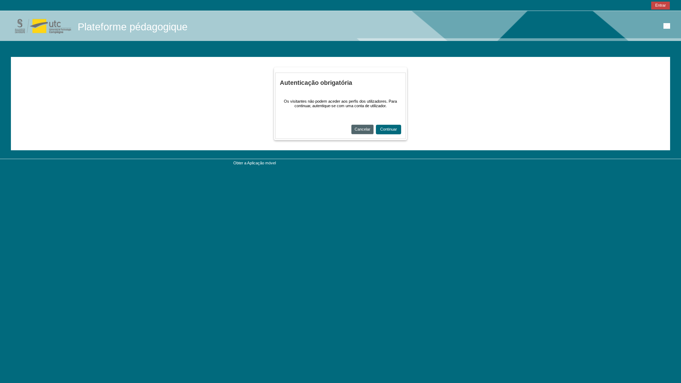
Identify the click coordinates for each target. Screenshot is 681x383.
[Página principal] (40, 25)
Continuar (388, 129)
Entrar (660, 5)
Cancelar (362, 129)
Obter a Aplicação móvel (254, 163)
